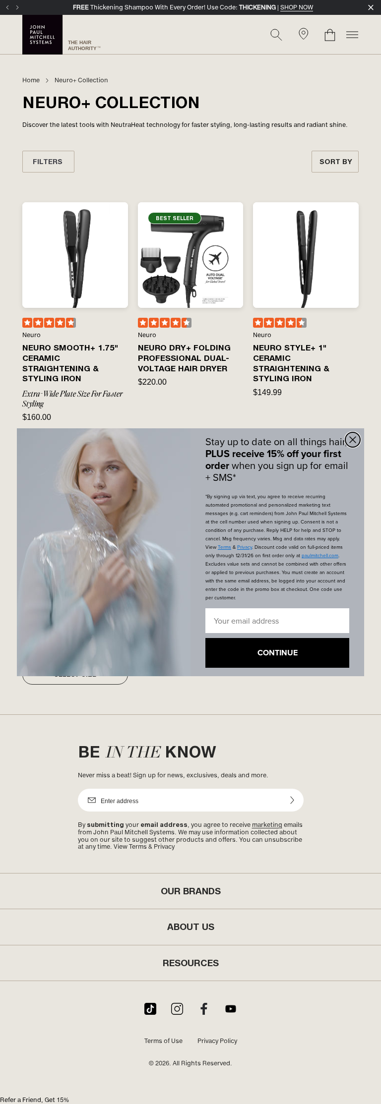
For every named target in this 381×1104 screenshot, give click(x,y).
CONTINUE (277, 652)
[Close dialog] (352, 439)
